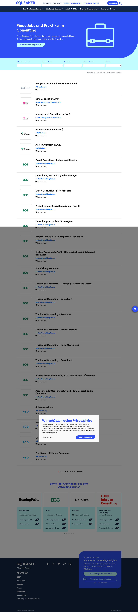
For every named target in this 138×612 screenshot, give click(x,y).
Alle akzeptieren (85, 437)
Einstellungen (47, 437)
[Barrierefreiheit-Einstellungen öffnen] (135, 309)
